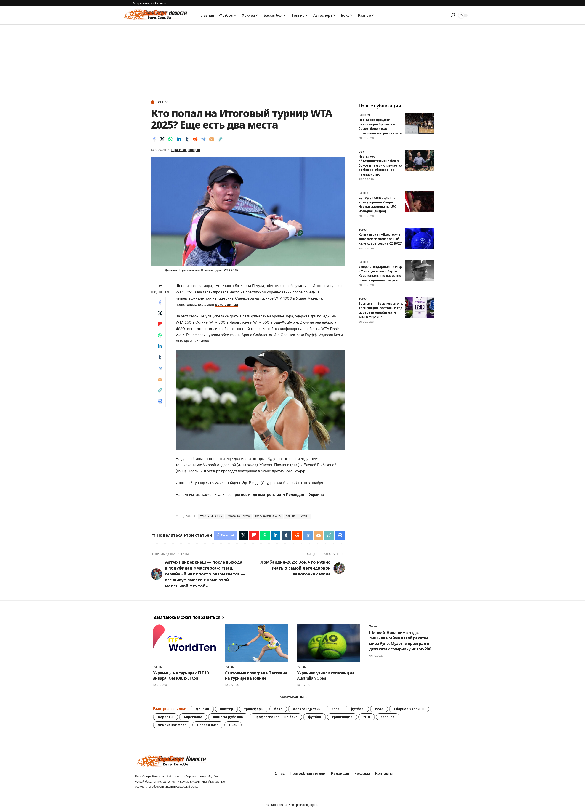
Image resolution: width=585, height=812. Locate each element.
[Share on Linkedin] (179, 139)
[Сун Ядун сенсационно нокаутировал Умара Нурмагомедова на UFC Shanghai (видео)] (419, 202)
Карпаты (165, 717)
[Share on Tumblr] (187, 139)
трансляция (342, 717)
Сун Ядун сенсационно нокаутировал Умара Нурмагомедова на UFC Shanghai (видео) (377, 204)
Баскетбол (365, 115)
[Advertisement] (292, 59)
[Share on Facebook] (154, 139)
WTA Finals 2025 (211, 516)
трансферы (253, 709)
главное (388, 717)
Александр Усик (307, 709)
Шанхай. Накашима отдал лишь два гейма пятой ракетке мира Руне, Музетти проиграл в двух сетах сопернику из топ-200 (400, 641)
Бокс (361, 152)
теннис (290, 516)
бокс (278, 709)
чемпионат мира (172, 725)
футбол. (357, 709)
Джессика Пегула (239, 516)
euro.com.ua (226, 304)
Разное (363, 193)
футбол (314, 717)
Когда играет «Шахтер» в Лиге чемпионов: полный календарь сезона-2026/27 (380, 238)
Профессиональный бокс (275, 717)
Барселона (193, 717)
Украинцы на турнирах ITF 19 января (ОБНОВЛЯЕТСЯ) (181, 675)
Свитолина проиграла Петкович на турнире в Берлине (256, 675)
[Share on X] (162, 139)
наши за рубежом (228, 717)
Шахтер (226, 709)
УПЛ (366, 717)
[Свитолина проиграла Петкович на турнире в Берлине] (256, 643)
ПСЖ (233, 725)
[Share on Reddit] (195, 139)
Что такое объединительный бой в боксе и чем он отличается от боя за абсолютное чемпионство (381, 165)
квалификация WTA (268, 516)
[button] (452, 15)
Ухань (304, 516)
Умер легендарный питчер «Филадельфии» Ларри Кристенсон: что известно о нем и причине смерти (380, 273)
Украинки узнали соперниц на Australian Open (325, 675)
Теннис (162, 102)
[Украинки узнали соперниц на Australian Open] (328, 643)
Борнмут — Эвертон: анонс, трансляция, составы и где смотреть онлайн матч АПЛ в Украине (381, 310)
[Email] (211, 139)
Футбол (363, 230)
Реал (379, 709)
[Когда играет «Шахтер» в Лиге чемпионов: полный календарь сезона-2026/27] (419, 238)
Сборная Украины (409, 709)
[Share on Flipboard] (159, 324)
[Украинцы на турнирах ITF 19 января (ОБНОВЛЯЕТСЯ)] (184, 643)
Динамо (202, 709)
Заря (335, 709)
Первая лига (207, 725)
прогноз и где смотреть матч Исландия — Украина (278, 494)
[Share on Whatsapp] (170, 139)
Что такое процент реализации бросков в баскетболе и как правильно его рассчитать (380, 126)
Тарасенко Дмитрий (185, 150)
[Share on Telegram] (203, 139)
